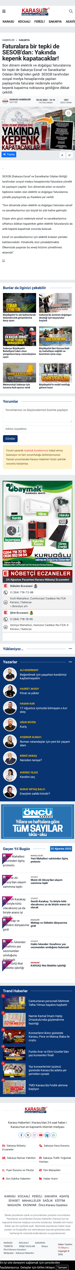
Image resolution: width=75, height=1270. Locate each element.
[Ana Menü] (4, 11)
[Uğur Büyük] (10, 724)
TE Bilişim (63, 1247)
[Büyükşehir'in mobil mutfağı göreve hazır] (55, 372)
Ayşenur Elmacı (30, 737)
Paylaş (11, 154)
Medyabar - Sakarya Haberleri (19, 1253)
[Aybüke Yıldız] (10, 774)
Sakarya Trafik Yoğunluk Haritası (55, 1159)
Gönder (10, 438)
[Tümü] (70, 648)
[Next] (47, 1135)
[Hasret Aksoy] (10, 690)
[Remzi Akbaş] (10, 757)
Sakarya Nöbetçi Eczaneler (14, 1147)
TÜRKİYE (8, 1246)
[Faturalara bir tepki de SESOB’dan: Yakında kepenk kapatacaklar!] (37, 128)
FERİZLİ (39, 21)
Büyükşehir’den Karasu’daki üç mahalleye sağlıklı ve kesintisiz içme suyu (54, 351)
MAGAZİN (14, 1205)
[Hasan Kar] (10, 707)
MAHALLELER (31, 1200)
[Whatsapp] (54, 1135)
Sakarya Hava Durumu (56, 1145)
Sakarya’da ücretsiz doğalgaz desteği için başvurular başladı (55, 317)
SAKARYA (55, 21)
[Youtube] (41, 1135)
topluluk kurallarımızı (36, 450)
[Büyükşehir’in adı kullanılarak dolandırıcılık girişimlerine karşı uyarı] (19, 302)
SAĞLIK (48, 1200)
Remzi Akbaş (28, 755)
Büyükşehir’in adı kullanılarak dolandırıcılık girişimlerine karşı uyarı (19, 317)
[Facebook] (21, 1135)
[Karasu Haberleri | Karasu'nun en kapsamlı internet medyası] (37, 11)
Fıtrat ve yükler (29, 693)
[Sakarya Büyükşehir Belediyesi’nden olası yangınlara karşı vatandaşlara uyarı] (19, 336)
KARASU (8, 21)
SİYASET (14, 1200)
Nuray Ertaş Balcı (32, 789)
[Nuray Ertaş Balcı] (10, 791)
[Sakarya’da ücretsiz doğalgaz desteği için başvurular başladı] (55, 302)
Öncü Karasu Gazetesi (53, 1205)
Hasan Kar (27, 703)
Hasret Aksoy (29, 688)
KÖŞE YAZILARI (27, 1246)
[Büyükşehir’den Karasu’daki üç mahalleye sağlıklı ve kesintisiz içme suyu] (55, 336)
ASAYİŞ (64, 1196)
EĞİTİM (60, 1200)
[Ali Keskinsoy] (10, 674)
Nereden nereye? (31, 760)
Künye (45, 1246)
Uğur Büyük (28, 722)
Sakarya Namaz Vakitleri (21, 1157)
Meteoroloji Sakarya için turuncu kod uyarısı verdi (16, 386)
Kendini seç (27, 777)
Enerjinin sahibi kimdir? (35, 793)
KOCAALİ (24, 21)
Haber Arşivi (50, 1178)
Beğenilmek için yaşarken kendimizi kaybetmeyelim (43, 676)
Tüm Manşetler (52, 1170)
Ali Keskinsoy (29, 670)
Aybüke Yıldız (29, 772)
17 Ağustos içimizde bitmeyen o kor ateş (43, 709)
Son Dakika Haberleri (18, 1178)
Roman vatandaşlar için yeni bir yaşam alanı (45, 743)
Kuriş (23, 726)
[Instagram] (34, 1135)
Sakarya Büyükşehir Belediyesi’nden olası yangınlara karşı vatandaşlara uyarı (19, 352)
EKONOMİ (29, 1205)
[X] (28, 1135)
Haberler (8, 40)
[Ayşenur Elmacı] (10, 741)
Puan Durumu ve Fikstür (20, 1170)
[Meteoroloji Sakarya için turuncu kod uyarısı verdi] (19, 372)
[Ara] (71, 11)
